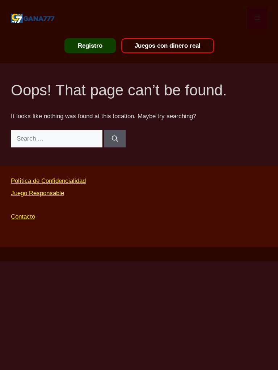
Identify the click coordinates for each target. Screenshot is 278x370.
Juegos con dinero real (168, 46)
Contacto (23, 216)
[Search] (115, 138)
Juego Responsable (37, 193)
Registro (90, 46)
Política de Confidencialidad (48, 180)
